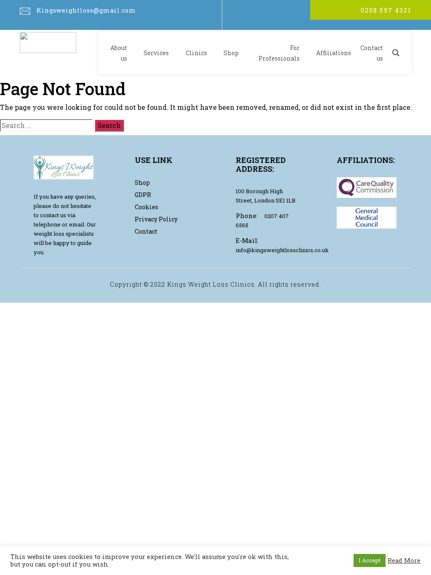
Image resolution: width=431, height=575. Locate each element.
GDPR (143, 195)
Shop (142, 182)
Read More (404, 560)
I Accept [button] (369, 560)
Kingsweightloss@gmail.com (86, 10)
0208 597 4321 (386, 10)
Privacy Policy (156, 219)
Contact (146, 231)
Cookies (146, 207)
